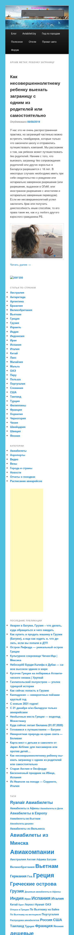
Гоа (29, 876)
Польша (15, 379)
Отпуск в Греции (19, 909)
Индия (14, 332)
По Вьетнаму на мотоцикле (25, 914)
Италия (15, 349)
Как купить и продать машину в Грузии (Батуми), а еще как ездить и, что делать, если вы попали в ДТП (36, 638)
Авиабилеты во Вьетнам (25, 818)
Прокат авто (49, 41)
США (13, 392)
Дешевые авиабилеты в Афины (43, 891)
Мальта (15, 366)
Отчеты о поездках (22, 477)
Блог (13, 33)
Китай (14, 353)
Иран (13, 340)
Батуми (51, 859)
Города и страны (21, 468)
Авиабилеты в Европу (28, 813)
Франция (16, 409)
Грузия (14, 323)
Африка (41, 859)
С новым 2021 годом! (24, 703)
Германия (18, 875)
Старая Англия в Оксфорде (28, 768)
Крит (21, 904)
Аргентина (17, 301)
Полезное (17, 41)
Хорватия (16, 414)
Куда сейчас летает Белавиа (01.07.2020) (36, 725)
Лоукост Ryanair (34, 904)
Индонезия (17, 336)
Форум (15, 49)
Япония (15, 436)
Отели (32, 41)
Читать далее (20, 264)
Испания (15, 344)
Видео (14, 459)
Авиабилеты (18, 451)
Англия (31, 859)
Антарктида (17, 297)
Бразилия (16, 305)
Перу (13, 375)
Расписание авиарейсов (26, 481)
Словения (16, 388)
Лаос (13, 357)
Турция (15, 401)
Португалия (17, 383)
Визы (13, 463)
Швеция (15, 431)
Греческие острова (33, 883)
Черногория (18, 418)
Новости (15, 472)
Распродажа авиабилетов (24, 920)
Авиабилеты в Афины (24, 808)
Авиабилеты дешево (22, 823)
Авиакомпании (32, 851)
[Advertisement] (26, 550)
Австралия (17, 292)
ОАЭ (13, 371)
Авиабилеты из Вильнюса (27, 828)
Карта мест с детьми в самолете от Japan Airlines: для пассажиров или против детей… (33, 747)
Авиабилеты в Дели (51, 808)
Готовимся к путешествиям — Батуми (35, 729)
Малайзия (16, 362)
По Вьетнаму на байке (44, 909)
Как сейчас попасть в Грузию (29, 690)
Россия (46, 919)
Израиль (15, 327)
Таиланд (15, 396)
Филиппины (18, 405)
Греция (15, 318)
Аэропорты (17, 455)
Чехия (14, 422)
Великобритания (21, 310)
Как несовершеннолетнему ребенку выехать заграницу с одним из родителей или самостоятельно (35, 95)
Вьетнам (15, 314)
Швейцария (17, 427)
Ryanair (17, 802)
